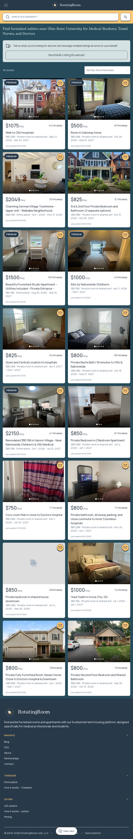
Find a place (11, 782)
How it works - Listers (16, 811)
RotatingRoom (70, 5)
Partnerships (11, 758)
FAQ (6, 747)
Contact (9, 764)
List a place (10, 805)
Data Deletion (93, 833)
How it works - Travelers (18, 787)
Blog (6, 741)
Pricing (8, 816)
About (7, 752)
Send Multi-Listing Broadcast (66, 55)
